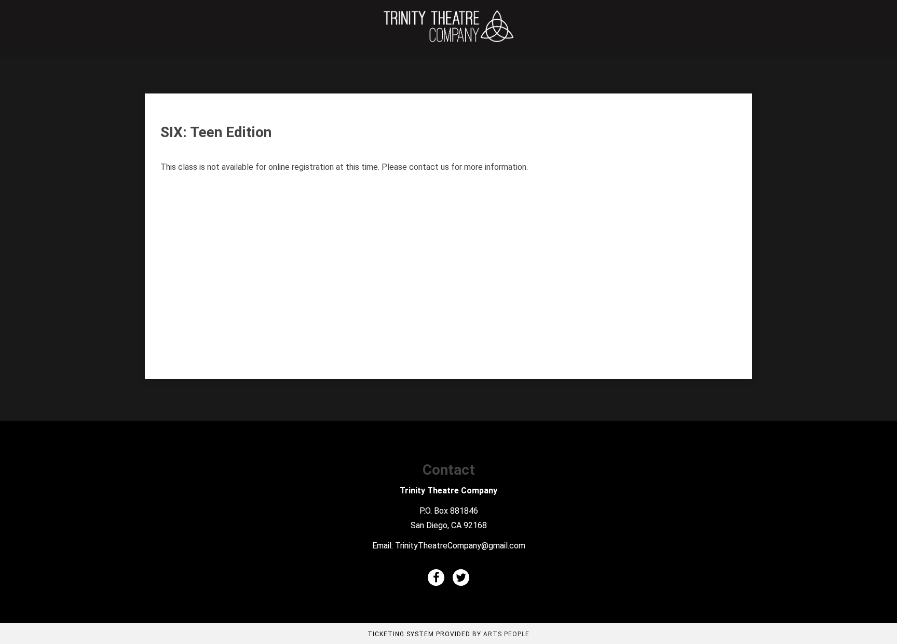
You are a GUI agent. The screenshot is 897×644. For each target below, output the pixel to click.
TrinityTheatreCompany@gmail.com (460, 546)
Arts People (506, 634)
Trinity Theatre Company (448, 490)
